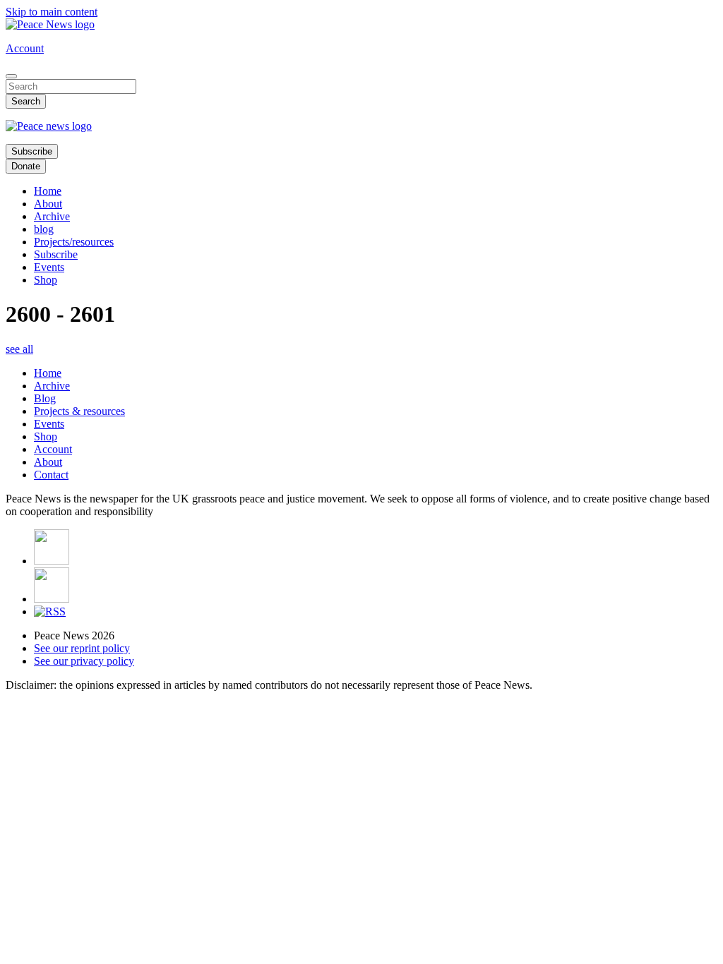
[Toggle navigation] (11, 76)
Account (25, 48)
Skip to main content (51, 12)
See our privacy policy (84, 661)
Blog (45, 398)
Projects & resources (79, 411)
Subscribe (31, 151)
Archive (52, 216)
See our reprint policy (82, 648)
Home (47, 191)
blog (44, 229)
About (48, 204)
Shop (45, 280)
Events (49, 267)
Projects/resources (74, 242)
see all (19, 349)
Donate (25, 166)
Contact (51, 475)
